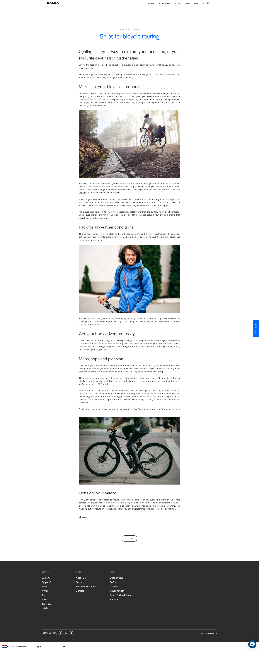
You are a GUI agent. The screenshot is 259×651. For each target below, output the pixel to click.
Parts (44, 586)
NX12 (45, 590)
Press (79, 582)
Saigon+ (46, 577)
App (44, 595)
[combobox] (17, 646)
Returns (114, 599)
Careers (80, 590)
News (187, 3)
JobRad (46, 608)
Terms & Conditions (120, 595)
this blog (83, 192)
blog (122, 29)
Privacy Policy (117, 590)
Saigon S (46, 582)
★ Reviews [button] (256, 329)
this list (86, 236)
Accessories (164, 3)
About (177, 3)
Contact (114, 586)
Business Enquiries (86, 586)
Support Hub (117, 577)
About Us (81, 577)
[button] (252, 644)
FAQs (113, 582)
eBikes (151, 3)
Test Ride (47, 603)
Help (196, 3)
